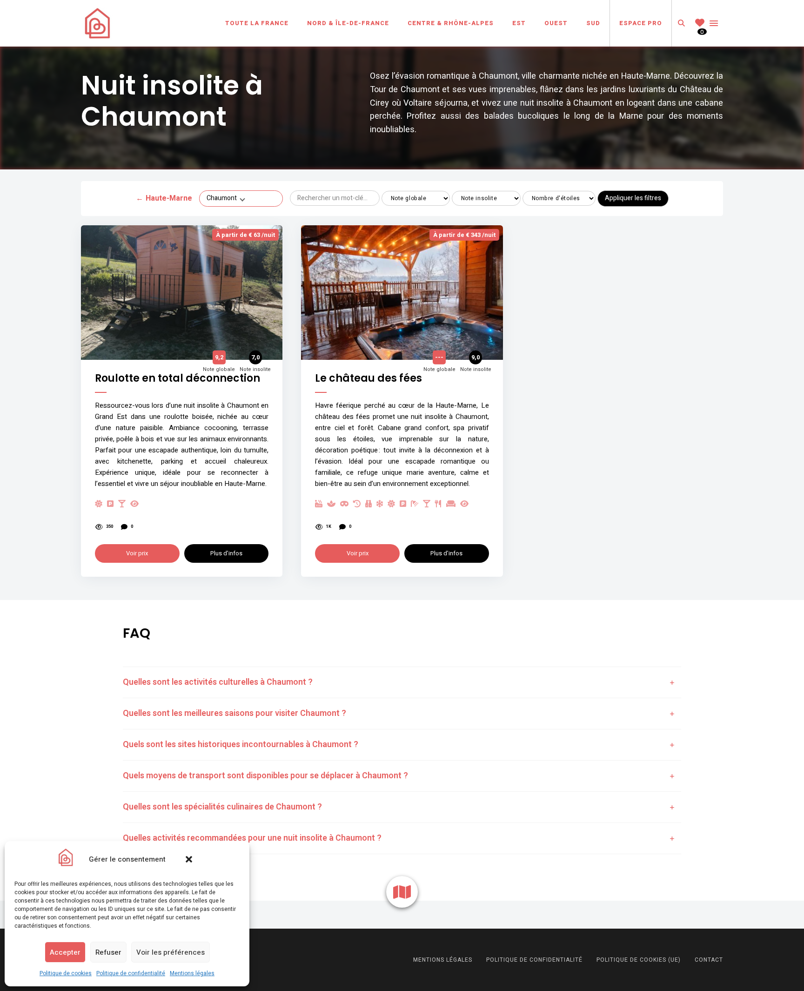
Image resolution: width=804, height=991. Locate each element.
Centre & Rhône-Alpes (451, 23)
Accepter (65, 952)
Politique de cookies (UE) (638, 960)
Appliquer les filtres (633, 198)
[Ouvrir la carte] (402, 892)
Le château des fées (368, 378)
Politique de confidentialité (130, 973)
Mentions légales (192, 973)
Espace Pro (640, 23)
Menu (713, 23)
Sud (593, 23)
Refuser (108, 952)
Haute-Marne (164, 198)
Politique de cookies (66, 973)
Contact (709, 960)
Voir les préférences (170, 952)
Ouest (556, 23)
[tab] (402, 682)
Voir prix (137, 553)
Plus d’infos (226, 553)
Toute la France (256, 23)
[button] (189, 859)
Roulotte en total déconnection (177, 378)
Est (519, 23)
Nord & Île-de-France (348, 23)
